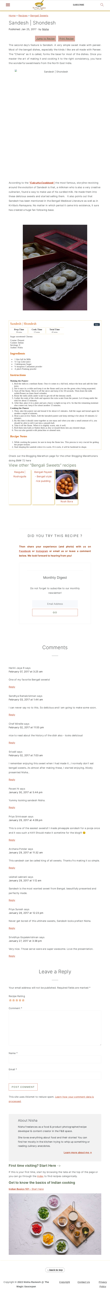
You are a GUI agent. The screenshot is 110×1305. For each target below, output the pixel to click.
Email (13, 1069)
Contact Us (84, 1282)
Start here (26, 1189)
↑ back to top (55, 1270)
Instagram (42, 551)
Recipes (23, 15)
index (40, 1176)
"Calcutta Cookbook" (41, 182)
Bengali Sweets (39, 15)
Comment (15, 1008)
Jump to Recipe (45, 38)
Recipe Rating (17, 996)
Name (13, 1053)
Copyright (64, 1282)
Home (12, 15)
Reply (12, 686)
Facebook (25, 551)
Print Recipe (66, 38)
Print (96, 324)
